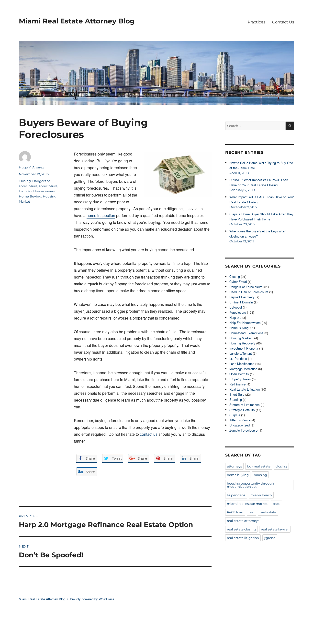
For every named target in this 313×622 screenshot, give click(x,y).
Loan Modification (241, 363)
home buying (238, 475)
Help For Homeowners (37, 191)
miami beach (261, 495)
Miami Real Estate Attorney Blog (77, 21)
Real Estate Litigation (244, 389)
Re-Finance (237, 384)
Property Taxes (240, 379)
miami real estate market (247, 504)
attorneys (234, 466)
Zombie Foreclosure (243, 430)
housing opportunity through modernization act (250, 484)
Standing (235, 399)
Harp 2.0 (235, 317)
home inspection (101, 215)
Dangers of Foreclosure (245, 286)
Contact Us (283, 22)
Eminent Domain (241, 302)
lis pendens (236, 495)
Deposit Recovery (242, 297)
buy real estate (258, 466)
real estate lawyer (275, 529)
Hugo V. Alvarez (31, 167)
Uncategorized (239, 425)
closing (281, 466)
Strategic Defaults (242, 409)
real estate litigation (243, 538)
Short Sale (236, 394)
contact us (148, 434)
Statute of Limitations (244, 404)
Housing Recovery (242, 343)
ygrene (269, 538)
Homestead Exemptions (246, 333)
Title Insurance (239, 420)
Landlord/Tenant (240, 353)
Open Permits (239, 374)
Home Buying (30, 196)
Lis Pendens (238, 358)
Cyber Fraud (238, 281)
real (251, 512)
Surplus (234, 415)
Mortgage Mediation (243, 368)
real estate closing (241, 529)
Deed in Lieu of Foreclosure (248, 292)
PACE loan (235, 512)
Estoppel (235, 307)
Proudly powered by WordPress (92, 599)
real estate (268, 512)
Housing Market (240, 338)
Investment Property (243, 348)
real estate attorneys (243, 521)
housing (260, 475)
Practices (256, 22)
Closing (25, 181)
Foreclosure (48, 186)
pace (276, 504)
